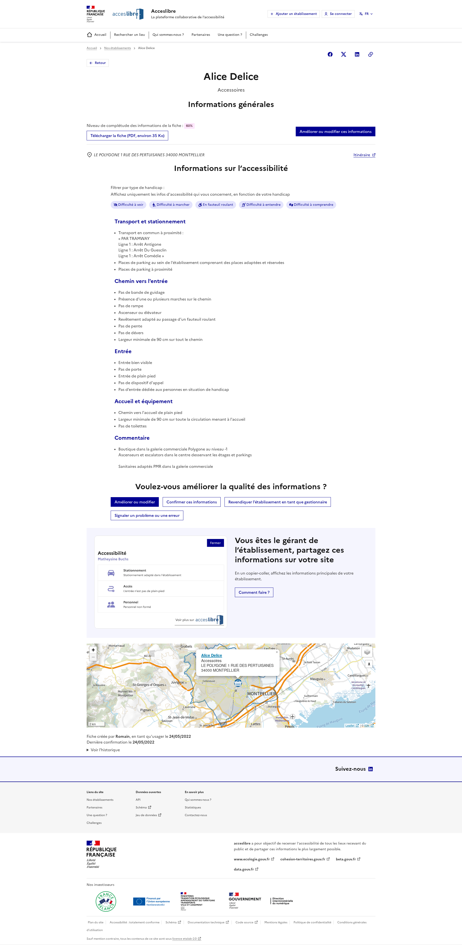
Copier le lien (370, 54)
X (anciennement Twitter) (343, 54)
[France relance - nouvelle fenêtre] (106, 901)
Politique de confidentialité (312, 922)
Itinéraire (361, 155)
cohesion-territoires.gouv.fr (302, 859)
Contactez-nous (196, 815)
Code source (244, 922)
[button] (277, 652)
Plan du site (95, 922)
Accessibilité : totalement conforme (135, 922)
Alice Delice (211, 655)
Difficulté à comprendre (313, 204)
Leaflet (350, 725)
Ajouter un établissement (296, 13)
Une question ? (230, 34)
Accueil (100, 34)
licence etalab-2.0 (184, 939)
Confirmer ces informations (192, 502)
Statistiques (193, 807)
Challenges (259, 34)
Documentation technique (206, 922)
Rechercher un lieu (129, 34)
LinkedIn (370, 769)
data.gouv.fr (244, 869)
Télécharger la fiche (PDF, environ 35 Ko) (127, 135)
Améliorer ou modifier (135, 502)
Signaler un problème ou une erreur (147, 515)
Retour (100, 62)
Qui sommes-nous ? (168, 34)
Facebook (330, 54)
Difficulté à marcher (173, 204)
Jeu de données (146, 815)
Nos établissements (117, 48)
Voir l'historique (105, 750)
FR (367, 13)
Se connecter (341, 13)
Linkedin (357, 54)
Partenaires (201, 34)
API (138, 800)
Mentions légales (275, 922)
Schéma (141, 807)
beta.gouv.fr (346, 859)
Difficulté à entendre (263, 204)
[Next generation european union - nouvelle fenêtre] (152, 901)
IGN (366, 725)
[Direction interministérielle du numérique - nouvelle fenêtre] (262, 901)
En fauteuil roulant (218, 204)
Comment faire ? (254, 592)
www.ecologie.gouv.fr (252, 859)
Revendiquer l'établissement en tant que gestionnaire (277, 502)
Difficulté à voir (130, 204)
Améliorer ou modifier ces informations (336, 131)
